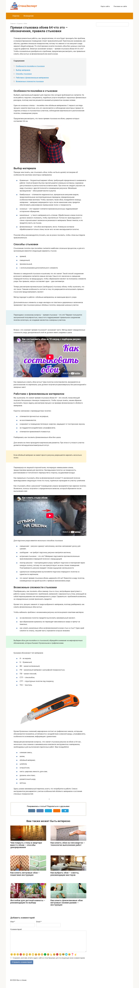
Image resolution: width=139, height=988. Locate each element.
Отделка (15, 16)
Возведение (29, 16)
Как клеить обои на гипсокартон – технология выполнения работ (67, 844)
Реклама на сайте (120, 6)
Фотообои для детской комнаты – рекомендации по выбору (27, 901)
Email (38, 922)
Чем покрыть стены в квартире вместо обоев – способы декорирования (26, 845)
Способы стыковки (24, 74)
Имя (12, 922)
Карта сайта (105, 6)
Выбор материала (23, 70)
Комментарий (16, 929)
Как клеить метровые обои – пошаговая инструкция (25, 873)
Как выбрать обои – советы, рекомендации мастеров (64, 873)
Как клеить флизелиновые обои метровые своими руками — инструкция (66, 902)
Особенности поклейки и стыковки (30, 66)
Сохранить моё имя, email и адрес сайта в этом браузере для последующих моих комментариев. (49, 958)
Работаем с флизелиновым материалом (32, 78)
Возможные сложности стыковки (30, 81)
